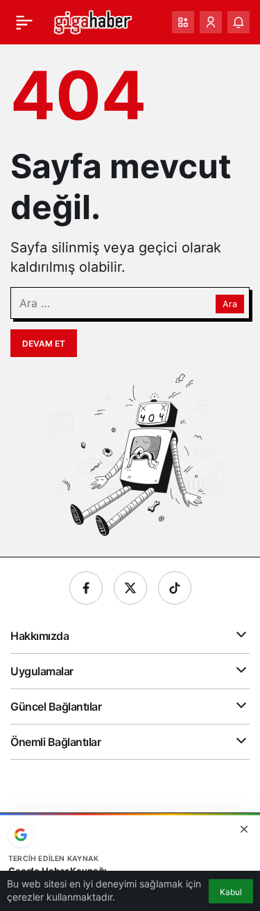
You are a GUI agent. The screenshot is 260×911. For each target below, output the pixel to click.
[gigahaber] (92, 21)
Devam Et (43, 343)
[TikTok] (174, 588)
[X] (130, 588)
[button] (183, 22)
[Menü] (24, 22)
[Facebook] (86, 588)
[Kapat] (244, 829)
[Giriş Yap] (211, 22)
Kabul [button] (231, 892)
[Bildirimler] (238, 22)
